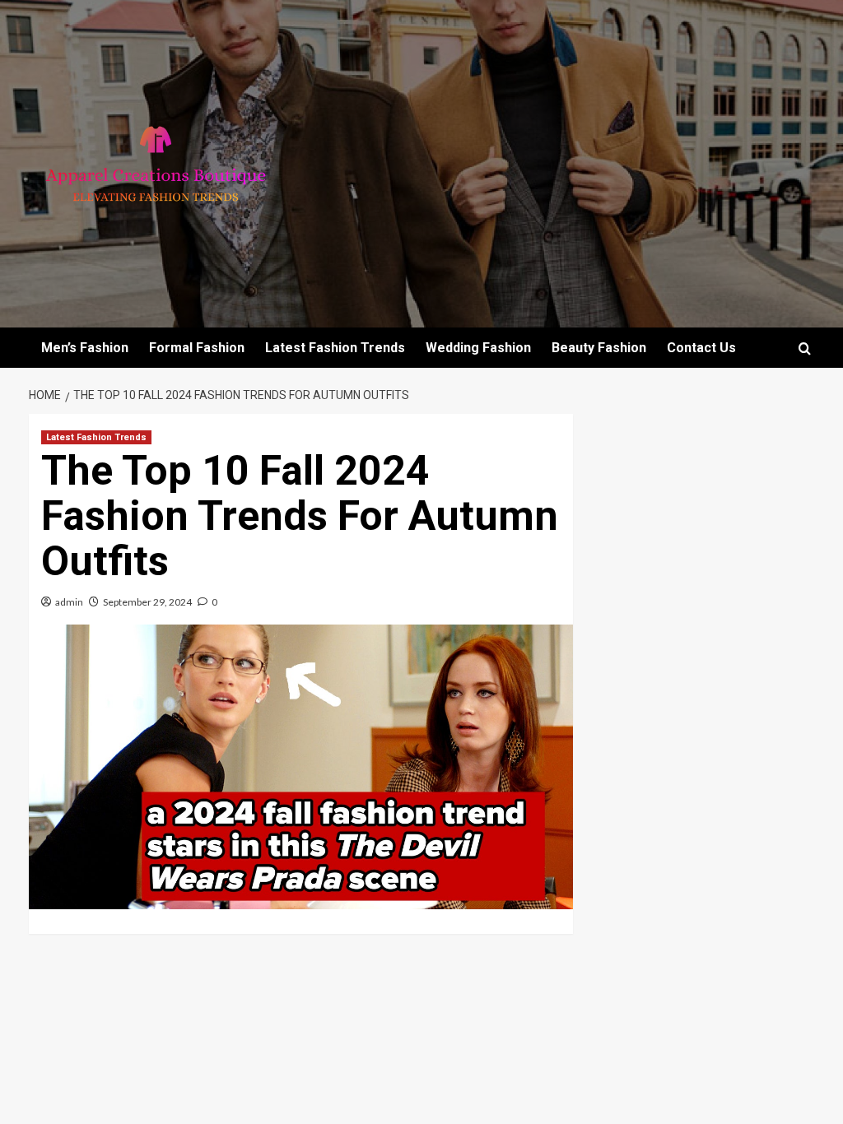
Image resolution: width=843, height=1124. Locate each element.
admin (69, 602)
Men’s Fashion (84, 347)
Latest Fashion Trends (335, 347)
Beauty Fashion (599, 347)
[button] (804, 348)
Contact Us (701, 347)
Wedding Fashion (478, 347)
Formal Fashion (197, 347)
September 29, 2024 (147, 602)
